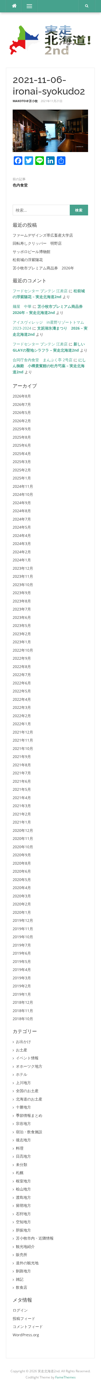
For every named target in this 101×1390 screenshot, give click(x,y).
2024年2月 (22, 551)
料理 (19, 1148)
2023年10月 (23, 584)
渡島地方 (23, 1197)
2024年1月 (22, 559)
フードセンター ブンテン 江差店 (40, 290)
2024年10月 (23, 494)
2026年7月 (22, 404)
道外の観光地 (27, 1262)
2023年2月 (22, 633)
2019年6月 (22, 953)
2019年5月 (22, 961)
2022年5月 (22, 691)
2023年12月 (23, 568)
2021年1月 (22, 822)
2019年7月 (22, 945)
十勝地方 (23, 1107)
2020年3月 (22, 895)
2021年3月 (22, 805)
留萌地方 (23, 1205)
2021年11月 (23, 740)
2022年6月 (22, 682)
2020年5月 (22, 879)
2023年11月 (23, 576)
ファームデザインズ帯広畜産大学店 (43, 235)
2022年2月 (22, 715)
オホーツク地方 (29, 1066)
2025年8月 (22, 437)
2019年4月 (22, 969)
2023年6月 (22, 617)
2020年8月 (22, 863)
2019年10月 (23, 936)
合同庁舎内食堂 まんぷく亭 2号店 (42, 359)
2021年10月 (23, 748)
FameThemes (65, 1377)
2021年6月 (22, 781)
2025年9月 (22, 428)
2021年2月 (22, 814)
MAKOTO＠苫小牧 (25, 101)
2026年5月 (22, 412)
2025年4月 (22, 453)
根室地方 (23, 1180)
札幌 (19, 1172)
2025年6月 (22, 445)
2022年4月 (22, 699)
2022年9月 (22, 658)
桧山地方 (23, 1189)
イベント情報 (27, 1057)
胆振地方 (23, 1230)
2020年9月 (22, 854)
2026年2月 (22, 420)
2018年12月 (23, 1002)
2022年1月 (22, 723)
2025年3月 (22, 461)
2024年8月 (22, 510)
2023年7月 (22, 609)
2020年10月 (23, 846)
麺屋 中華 (22, 306)
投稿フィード (24, 1318)
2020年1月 (22, 912)
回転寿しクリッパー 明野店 (37, 243)
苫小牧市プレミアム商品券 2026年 (43, 267)
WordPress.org (26, 1334)
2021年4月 (22, 797)
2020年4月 (22, 887)
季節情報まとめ (29, 1115)
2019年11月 (23, 928)
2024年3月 (22, 543)
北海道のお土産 (29, 1099)
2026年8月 (22, 396)
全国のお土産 (27, 1090)
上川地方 (23, 1082)
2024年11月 (23, 486)
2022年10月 (23, 650)
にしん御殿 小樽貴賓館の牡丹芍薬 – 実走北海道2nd (49, 365)
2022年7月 (22, 674)
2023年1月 (22, 641)
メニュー (29, 6)
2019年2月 (22, 985)
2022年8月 (22, 666)
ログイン (20, 1310)
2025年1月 (22, 478)
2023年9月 (22, 592)
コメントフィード (28, 1326)
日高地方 (23, 1156)
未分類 (21, 1164)
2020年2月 (22, 904)
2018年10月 (23, 1018)
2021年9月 (22, 756)
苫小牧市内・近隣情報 (35, 1238)
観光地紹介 (25, 1246)
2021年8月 (22, 764)
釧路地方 (23, 1270)
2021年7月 (22, 772)
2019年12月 (23, 920)
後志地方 (23, 1139)
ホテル (21, 1074)
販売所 (21, 1254)
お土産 (21, 1049)
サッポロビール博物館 (31, 251)
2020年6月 (22, 871)
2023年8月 (22, 601)
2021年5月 (22, 789)
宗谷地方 (23, 1123)
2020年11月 (23, 838)
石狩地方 (23, 1213)
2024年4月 (22, 535)
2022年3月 (22, 707)
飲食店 (21, 1287)
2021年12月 (23, 732)
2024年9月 (22, 502)
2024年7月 (22, 519)
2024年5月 (22, 527)
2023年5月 (22, 625)
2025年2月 (22, 469)
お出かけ (23, 1041)
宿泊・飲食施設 (29, 1131)
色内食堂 (20, 185)
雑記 (19, 1279)
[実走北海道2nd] (50, 39)
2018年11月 (23, 1010)
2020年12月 (23, 830)
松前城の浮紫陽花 (28, 259)
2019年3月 (22, 977)
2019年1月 (22, 994)
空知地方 (23, 1221)
